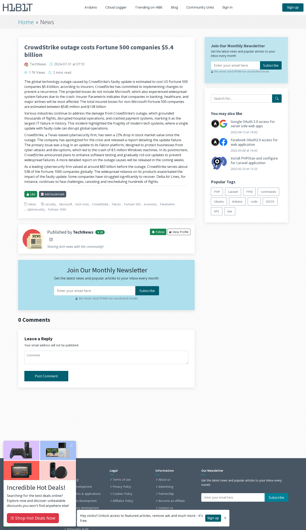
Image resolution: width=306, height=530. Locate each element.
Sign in (227, 7)
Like (32, 194)
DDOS (270, 202)
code (254, 202)
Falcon (116, 204)
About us (164, 479)
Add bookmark (54, 194)
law (230, 211)
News (32, 204)
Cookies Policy (122, 493)
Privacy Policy (122, 486)
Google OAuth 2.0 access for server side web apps (253, 123)
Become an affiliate (171, 500)
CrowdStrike (100, 204)
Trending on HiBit (149, 7)
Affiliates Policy (123, 500)
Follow (159, 232)
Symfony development (83, 507)
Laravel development (82, 500)
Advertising (165, 486)
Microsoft (65, 204)
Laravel (233, 192)
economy (150, 204)
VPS (216, 211)
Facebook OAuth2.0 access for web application (254, 142)
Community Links (200, 7)
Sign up (293, 7)
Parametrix (167, 204)
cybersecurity (36, 209)
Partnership (166, 493)
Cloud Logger (116, 7)
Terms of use (122, 479)
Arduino (91, 7)
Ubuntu (219, 202)
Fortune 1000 (57, 209)
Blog (174, 7)
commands (268, 192)
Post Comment (46, 376)
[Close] (71, 445)
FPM (249, 192)
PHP (217, 192)
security (50, 204)
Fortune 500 (132, 204)
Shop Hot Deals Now (34, 518)
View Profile (180, 232)
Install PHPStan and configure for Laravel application (254, 160)
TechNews (38, 64)
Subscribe (271, 65)
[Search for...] (277, 98)
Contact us (165, 507)
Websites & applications (84, 493)
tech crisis (82, 204)
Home (26, 22)
